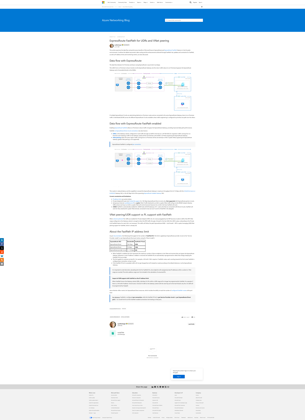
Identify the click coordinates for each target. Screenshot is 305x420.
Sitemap (149, 417)
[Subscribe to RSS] (165, 387)
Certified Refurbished (115, 407)
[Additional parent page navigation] (116, 7)
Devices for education (136, 397)
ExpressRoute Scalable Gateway (152, 193)
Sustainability (198, 413)
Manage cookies (169, 417)
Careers (197, 395)
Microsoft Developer (179, 397)
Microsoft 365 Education (137, 402)
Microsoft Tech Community (180, 405)
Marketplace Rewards (179, 410)
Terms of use (177, 417)
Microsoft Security (155, 397)
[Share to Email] (168, 387)
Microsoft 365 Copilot (156, 410)
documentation (117, 236)
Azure (120, 6)
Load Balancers (128, 203)
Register (195, 2)
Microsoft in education (136, 395)
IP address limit (117, 199)
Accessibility (198, 410)
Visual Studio (177, 413)
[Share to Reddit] (160, 387)
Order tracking (114, 405)
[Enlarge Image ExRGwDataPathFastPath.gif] (152, 167)
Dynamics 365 (155, 400)
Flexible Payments (114, 413)
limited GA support (134, 201)
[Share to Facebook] (155, 387)
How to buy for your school (137, 405)
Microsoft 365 (155, 402)
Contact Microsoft (156, 417)
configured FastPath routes (179, 290)
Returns (112, 402)
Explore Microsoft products (94, 410)
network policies (117, 219)
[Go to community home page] (103, 2)
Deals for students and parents (138, 410)
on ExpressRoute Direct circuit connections (126, 131)
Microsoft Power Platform (157, 405)
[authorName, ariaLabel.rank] (112, 46)
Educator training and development (139, 407)
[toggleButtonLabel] (202, 7)
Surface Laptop (92, 397)
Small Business (155, 413)
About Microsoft (199, 397)
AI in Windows (91, 407)
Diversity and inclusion (200, 407)
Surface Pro (91, 395)
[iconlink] (113, 333)
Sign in (179, 376)
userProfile (191, 324)
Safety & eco (190, 417)
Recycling (196, 417)
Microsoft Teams (155, 407)
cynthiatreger (118, 45)
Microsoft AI (154, 395)
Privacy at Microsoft (199, 402)
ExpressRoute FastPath (170, 50)
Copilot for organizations (93, 402)
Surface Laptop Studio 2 (93, 400)
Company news (199, 400)
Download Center (114, 397)
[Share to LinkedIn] (152, 387)
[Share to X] (158, 387)
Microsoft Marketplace (179, 407)
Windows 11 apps (92, 413)
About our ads (202, 417)
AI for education (135, 413)
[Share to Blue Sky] (163, 387)
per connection (137, 144)
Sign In (200, 2)
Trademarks (183, 417)
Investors (197, 405)
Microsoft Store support (115, 400)
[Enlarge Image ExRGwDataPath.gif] (152, 91)
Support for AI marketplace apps (181, 402)
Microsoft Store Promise (115, 410)
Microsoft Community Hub (107, 6)
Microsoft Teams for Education (138, 400)
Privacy (163, 417)
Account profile (114, 395)
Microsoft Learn (178, 400)
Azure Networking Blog (127, 6)
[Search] (190, 2)
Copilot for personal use (93, 405)
